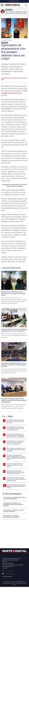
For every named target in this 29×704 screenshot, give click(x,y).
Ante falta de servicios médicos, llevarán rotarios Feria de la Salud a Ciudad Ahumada (16, 479)
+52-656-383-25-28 (8, 571)
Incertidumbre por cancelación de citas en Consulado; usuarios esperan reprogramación (16, 442)
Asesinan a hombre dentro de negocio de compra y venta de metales (15, 465)
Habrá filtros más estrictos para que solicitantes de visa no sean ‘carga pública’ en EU (15, 428)
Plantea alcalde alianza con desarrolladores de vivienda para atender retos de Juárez (15, 472)
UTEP (7, 109)
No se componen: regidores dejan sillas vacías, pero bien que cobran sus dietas (16, 450)
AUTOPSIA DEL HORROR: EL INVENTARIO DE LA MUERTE (11, 516)
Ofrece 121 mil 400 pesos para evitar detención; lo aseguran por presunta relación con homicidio (16, 435)
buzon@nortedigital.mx (9, 573)
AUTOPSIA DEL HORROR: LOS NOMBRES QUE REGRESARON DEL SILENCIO (13, 504)
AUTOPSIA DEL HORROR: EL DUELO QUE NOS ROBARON (13, 510)
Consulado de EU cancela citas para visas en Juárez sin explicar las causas (15, 421)
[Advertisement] (14, 533)
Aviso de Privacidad (7, 576)
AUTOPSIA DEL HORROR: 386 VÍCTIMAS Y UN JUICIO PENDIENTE (14, 498)
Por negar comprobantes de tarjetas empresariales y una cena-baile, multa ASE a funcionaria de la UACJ (16, 457)
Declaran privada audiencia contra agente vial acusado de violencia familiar (16, 486)
